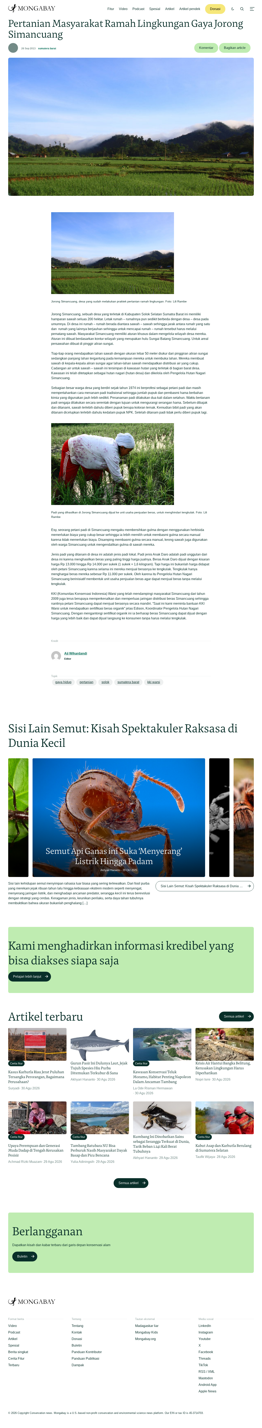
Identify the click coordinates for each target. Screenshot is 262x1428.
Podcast (138, 9)
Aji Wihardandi (75, 653)
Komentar (206, 48)
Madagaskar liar (146, 1326)
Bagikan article (235, 48)
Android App (208, 1384)
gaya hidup (63, 682)
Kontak (77, 1332)
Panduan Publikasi (85, 1358)
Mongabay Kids (146, 1332)
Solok (105, 682)
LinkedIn (205, 1326)
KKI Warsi (153, 682)
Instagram (206, 1332)
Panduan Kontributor (87, 1352)
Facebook (206, 1352)
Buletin (22, 1256)
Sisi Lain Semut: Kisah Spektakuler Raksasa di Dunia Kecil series (207, 886)
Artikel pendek (189, 9)
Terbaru (13, 1365)
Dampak (78, 1365)
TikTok (203, 1365)
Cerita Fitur (16, 1358)
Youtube (205, 1339)
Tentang (77, 1326)
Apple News (207, 1391)
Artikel (169, 9)
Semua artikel (234, 1016)
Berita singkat (18, 1352)
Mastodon (206, 1378)
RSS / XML (207, 1371)
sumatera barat (47, 48)
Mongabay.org (145, 1339)
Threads (205, 1358)
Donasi (215, 9)
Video (123, 9)
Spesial (154, 9)
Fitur (110, 9)
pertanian (86, 682)
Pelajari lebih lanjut (27, 976)
